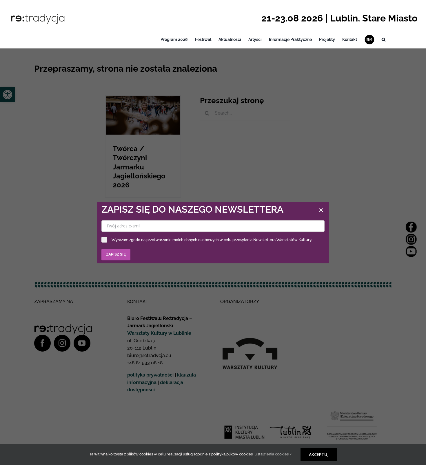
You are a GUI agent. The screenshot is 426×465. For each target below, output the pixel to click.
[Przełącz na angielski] (369, 39)
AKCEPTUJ (319, 454)
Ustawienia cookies (272, 454)
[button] (383, 39)
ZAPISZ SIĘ (116, 254)
